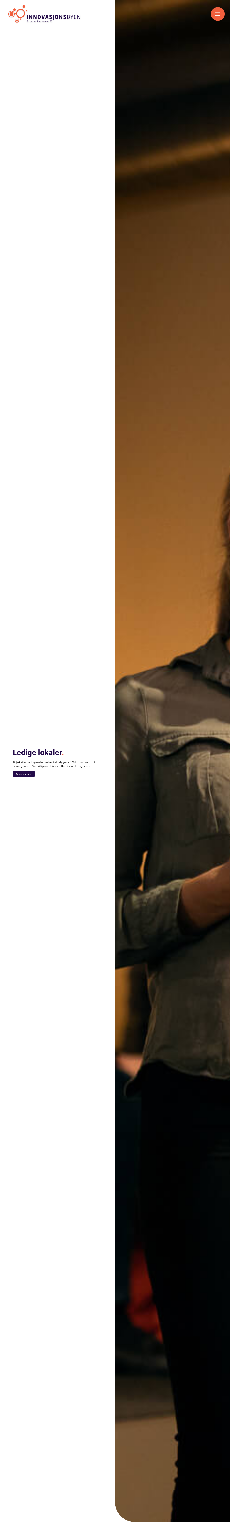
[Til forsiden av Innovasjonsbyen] (44, 14)
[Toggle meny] (217, 14)
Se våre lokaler (24, 774)
